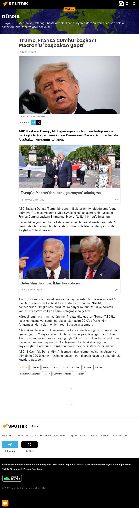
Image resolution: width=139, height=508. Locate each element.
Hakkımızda (8, 464)
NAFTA (47, 373)
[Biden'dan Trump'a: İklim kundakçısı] (69, 257)
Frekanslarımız (23, 464)
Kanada (87, 367)
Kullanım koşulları (41, 464)
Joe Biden (79, 373)
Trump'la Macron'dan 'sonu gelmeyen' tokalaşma (61, 192)
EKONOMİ (45, 435)
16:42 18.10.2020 (28, 52)
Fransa (65, 367)
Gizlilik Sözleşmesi (12, 469)
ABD (55, 367)
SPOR (83, 435)
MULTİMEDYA (120, 435)
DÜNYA (23, 367)
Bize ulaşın (58, 464)
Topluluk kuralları (75, 464)
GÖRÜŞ (94, 435)
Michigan (76, 367)
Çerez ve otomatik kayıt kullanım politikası (108, 464)
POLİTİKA (31, 435)
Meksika (98, 367)
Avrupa (46, 367)
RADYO (105, 435)
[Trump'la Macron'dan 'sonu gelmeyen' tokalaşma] (69, 166)
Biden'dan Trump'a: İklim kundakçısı (50, 283)
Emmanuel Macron (62, 373)
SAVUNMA (59, 435)
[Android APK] (12, 478)
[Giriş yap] (127, 3)
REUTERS (25, 116)
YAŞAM (73, 435)
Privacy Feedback (32, 469)
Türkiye (6, 435)
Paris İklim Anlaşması (30, 373)
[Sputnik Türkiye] (17, 6)
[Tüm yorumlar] (5, 503)
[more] (116, 199)
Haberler (35, 367)
